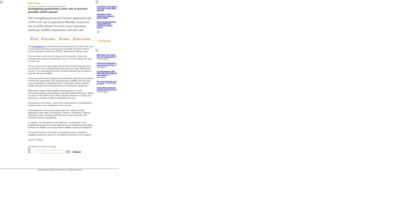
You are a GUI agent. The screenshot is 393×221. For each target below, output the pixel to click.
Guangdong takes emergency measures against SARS (105, 16)
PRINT (36, 39)
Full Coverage (105, 41)
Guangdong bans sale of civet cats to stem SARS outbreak (107, 8)
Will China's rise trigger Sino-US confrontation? (106, 56)
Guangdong (38, 46)
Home (30, 3)
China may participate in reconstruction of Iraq (106, 64)
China (37, 3)
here (54, 146)
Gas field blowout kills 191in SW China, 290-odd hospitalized (107, 73)
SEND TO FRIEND (83, 39)
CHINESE (66, 39)
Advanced (76, 152)
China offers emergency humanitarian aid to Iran (106, 89)
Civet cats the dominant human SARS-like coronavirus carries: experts (106, 24)
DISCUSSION (50, 39)
